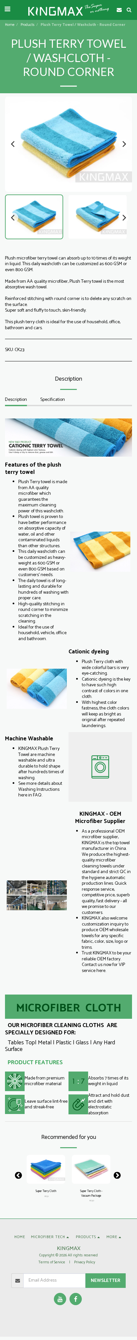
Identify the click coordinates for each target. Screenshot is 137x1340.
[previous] (13, 144)
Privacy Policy (84, 1262)
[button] (7, 9)
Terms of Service (51, 1262)
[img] (46, 1169)
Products (28, 25)
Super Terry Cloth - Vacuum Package (91, 1193)
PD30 (91, 1201)
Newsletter (105, 1281)
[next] (124, 144)
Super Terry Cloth (46, 1191)
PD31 (47, 1196)
